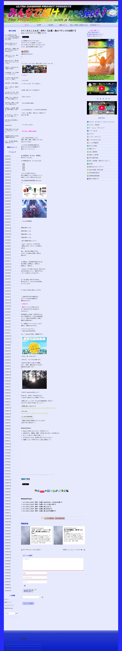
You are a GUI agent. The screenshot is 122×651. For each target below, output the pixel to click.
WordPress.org (8, 608)
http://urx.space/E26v (29, 331)
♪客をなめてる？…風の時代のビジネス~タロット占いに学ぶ (12, 62)
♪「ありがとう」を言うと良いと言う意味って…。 (12, 115)
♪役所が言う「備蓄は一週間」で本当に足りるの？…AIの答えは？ (41, 433)
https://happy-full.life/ (27, 418)
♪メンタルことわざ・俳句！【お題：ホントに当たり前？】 (39, 504)
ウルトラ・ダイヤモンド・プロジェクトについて (102, 121)
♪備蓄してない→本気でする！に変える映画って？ (37, 439)
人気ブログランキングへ (27, 54)
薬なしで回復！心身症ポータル (79, 25)
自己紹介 (50, 25)
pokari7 (42, 528)
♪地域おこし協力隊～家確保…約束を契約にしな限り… (12, 109)
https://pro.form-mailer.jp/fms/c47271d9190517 (34, 413)
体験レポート (92, 148)
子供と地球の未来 (93, 157)
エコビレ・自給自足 (94, 124)
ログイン (6, 599)
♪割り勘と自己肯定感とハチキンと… (12, 120)
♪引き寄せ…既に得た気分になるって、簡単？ (11, 78)
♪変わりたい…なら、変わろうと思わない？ (11, 55)
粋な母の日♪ (8, 125)
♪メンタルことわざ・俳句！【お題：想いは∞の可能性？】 (39, 511)
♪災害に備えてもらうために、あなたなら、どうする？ (12, 130)
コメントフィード (9, 605)
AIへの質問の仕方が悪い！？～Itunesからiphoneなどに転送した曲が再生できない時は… (12, 37)
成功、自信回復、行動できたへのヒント (99, 160)
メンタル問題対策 (93, 142)
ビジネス (91, 133)
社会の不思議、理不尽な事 (96, 169)
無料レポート (63, 25)
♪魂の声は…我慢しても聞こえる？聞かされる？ (11, 103)
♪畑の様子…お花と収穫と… (12, 83)
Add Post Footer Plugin (43, 474)
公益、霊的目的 (93, 151)
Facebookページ (95, 25)
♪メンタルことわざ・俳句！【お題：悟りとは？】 (37, 506)
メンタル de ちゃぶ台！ (95, 139)
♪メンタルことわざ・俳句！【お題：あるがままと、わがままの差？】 (43, 502)
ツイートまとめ (93, 130)
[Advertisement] (36, 459)
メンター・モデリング (95, 136)
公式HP (39, 25)
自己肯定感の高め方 (94, 172)
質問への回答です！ (94, 178)
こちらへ (24, 75)
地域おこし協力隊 (93, 154)
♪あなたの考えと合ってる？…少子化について (36, 431)
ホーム (27, 25)
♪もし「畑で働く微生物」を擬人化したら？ (12, 141)
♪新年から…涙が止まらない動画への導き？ (11, 67)
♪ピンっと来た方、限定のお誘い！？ (33, 435)
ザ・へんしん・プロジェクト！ (97, 127)
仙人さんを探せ (93, 145)
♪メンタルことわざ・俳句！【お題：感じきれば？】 (38, 508)
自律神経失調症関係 (94, 175)
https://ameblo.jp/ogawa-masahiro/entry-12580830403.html (38, 408)
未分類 (91, 163)
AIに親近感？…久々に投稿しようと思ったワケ (12, 73)
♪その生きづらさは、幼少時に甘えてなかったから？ (38, 437)
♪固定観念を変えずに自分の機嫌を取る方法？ (12, 136)
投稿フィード (7, 602)
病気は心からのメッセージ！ (96, 166)
